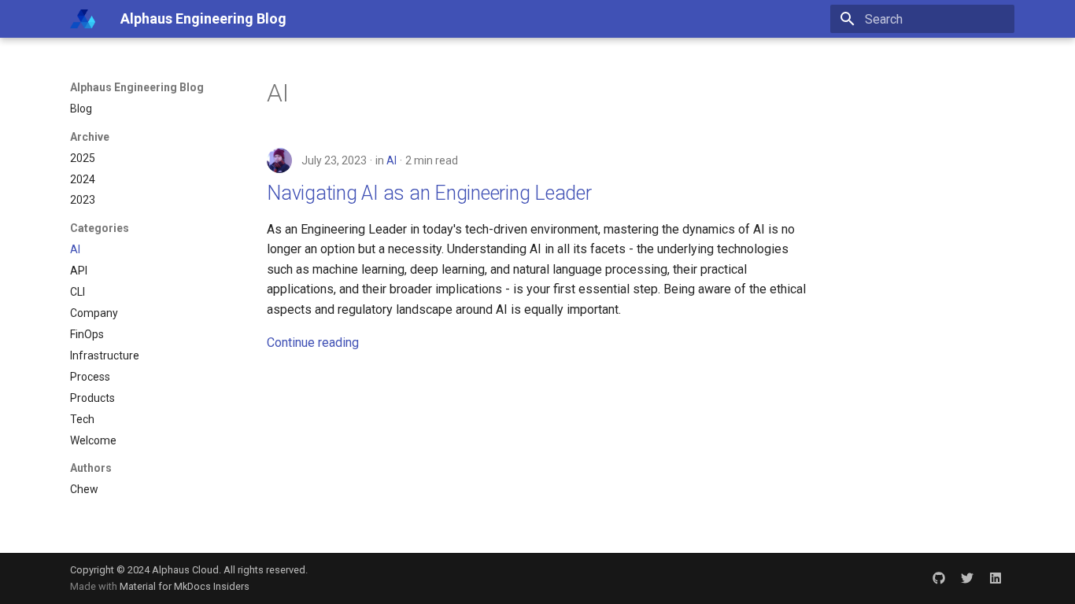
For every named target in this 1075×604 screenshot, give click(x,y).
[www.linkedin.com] (995, 578)
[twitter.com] (967, 578)
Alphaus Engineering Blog (137, 87)
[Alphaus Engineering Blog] (83, 19)
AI (391, 160)
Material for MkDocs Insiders (184, 586)
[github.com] (938, 578)
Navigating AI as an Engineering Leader (429, 193)
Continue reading (313, 342)
